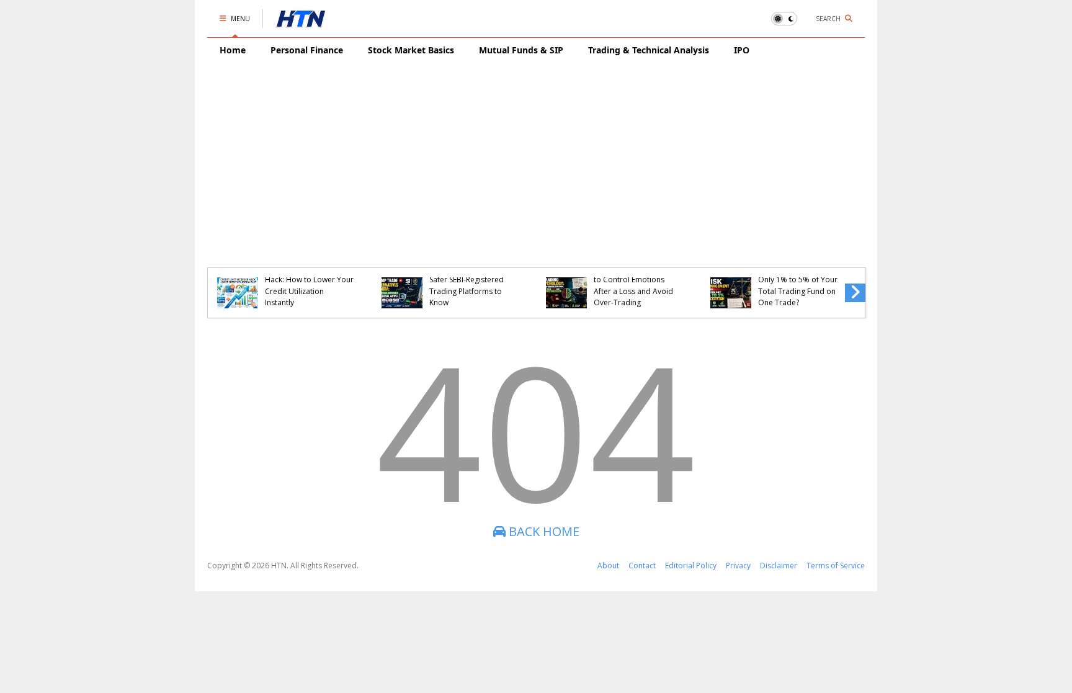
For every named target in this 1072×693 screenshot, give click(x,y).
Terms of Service (835, 565)
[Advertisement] (536, 156)
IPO (741, 50)
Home (233, 50)
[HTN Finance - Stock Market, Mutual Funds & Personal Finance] (300, 22)
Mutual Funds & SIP (521, 50)
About (608, 565)
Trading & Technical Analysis (648, 50)
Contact (642, 565)
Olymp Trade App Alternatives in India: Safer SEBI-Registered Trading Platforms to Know (466, 280)
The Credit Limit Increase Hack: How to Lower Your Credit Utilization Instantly (309, 285)
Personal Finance (306, 50)
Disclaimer (778, 565)
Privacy (738, 565)
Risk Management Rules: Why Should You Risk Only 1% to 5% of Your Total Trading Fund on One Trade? (800, 280)
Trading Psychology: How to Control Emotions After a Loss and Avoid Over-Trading (638, 285)
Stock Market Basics (411, 50)
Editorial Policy (691, 565)
